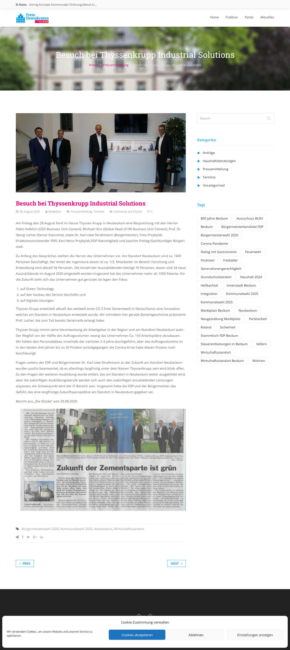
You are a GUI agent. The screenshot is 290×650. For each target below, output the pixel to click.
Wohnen (258, 360)
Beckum (207, 227)
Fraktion (232, 17)
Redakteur (54, 211)
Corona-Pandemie (214, 243)
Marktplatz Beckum (215, 310)
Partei (249, 17)
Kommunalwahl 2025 (217, 302)
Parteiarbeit (258, 319)
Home (214, 17)
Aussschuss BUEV (250, 218)
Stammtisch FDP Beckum (219, 335)
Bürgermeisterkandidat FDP (242, 227)
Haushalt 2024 (251, 277)
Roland (206, 327)
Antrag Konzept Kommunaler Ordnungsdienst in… (63, 4)
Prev (26, 563)
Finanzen (208, 260)
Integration (209, 294)
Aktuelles (267, 17)
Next (175, 563)
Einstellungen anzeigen (255, 635)
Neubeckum (103, 529)
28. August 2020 (29, 211)
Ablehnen (195, 635)
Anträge (209, 153)
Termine (99, 211)
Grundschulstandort (216, 277)
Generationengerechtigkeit (221, 268)
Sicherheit (227, 327)
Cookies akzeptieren (137, 635)
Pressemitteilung (115, 65)
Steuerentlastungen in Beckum (224, 344)
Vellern (261, 344)
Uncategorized (214, 185)
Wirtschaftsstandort (129, 529)
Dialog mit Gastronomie (219, 252)
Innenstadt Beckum (241, 285)
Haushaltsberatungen (219, 161)
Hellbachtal (209, 285)
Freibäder (230, 260)
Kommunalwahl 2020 (76, 529)
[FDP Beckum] (32, 17)
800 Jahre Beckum (214, 218)
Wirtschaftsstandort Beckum (222, 360)
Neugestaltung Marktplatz (220, 319)
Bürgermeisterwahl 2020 (40, 529)
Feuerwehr (253, 252)
